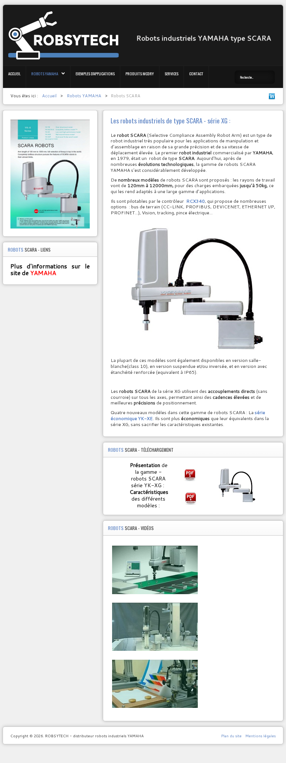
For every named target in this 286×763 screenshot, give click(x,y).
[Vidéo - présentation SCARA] (155, 596)
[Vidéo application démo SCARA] (155, 653)
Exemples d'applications (95, 73)
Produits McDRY (139, 73)
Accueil (14, 73)
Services (171, 73)
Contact (196, 73)
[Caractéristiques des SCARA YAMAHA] (192, 498)
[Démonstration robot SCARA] (155, 710)
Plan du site (231, 735)
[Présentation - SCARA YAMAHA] (192, 475)
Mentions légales (260, 735)
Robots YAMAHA (44, 73)
